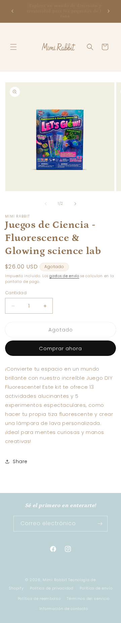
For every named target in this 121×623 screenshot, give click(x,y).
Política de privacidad (51, 588)
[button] (13, 47)
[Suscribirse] (99, 524)
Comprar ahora (60, 348)
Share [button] (20, 461)
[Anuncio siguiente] (108, 11)
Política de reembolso (39, 598)
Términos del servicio (88, 598)
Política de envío (96, 588)
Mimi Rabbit (55, 579)
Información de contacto (63, 608)
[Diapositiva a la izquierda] (45, 203)
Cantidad (16, 293)
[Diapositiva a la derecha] (75, 203)
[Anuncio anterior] (12, 11)
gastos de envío (64, 275)
